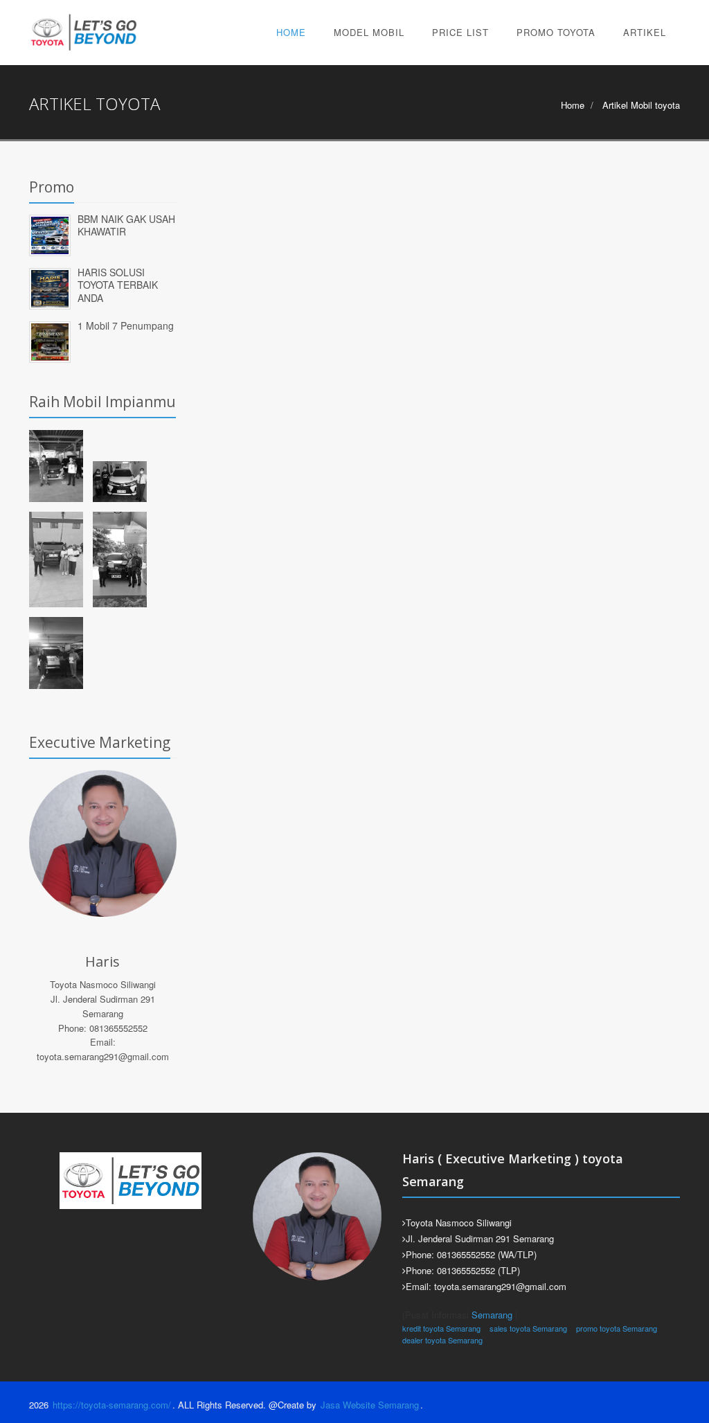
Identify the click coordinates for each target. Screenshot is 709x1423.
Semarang (492, 1314)
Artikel (644, 32)
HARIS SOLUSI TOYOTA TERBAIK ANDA (118, 285)
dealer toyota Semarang (442, 1339)
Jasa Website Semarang (370, 1404)
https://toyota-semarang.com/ (112, 1404)
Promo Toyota (556, 32)
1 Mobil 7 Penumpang (126, 325)
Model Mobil (369, 32)
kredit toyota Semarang (441, 1328)
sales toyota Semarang (528, 1328)
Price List (460, 32)
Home (291, 32)
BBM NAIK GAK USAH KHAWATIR (126, 225)
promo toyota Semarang (616, 1328)
